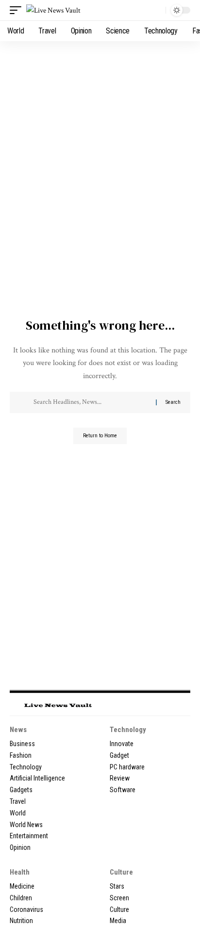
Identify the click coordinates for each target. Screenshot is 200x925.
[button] (18, 10)
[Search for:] (91, 402)
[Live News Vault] (53, 10)
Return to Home (100, 435)
